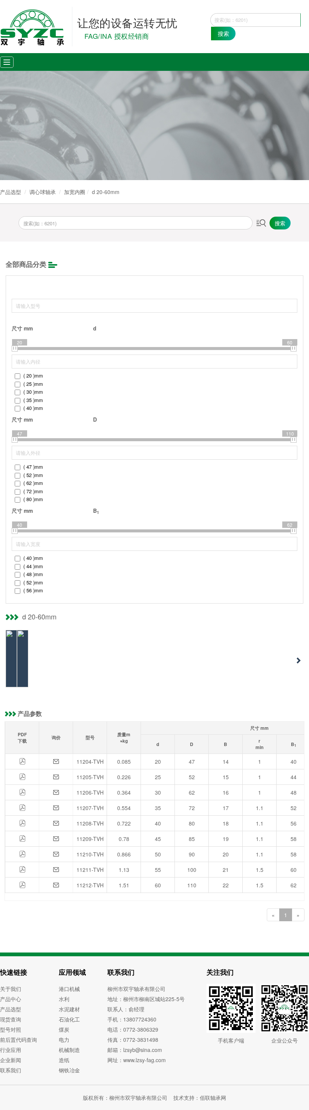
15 (226, 777)
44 (294, 777)
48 (294, 792)
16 (226, 792)
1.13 (124, 869)
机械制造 (69, 1049)
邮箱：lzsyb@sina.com (134, 1049)
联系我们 (10, 1070)
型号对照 (10, 1029)
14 (226, 761)
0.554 (124, 808)
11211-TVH (90, 869)
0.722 (124, 823)
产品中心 (10, 999)
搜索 (223, 33)
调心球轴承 (42, 192)
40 (294, 761)
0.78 (124, 838)
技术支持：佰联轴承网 (199, 1097)
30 (158, 792)
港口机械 (69, 988)
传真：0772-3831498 (132, 1039)
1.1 (259, 808)
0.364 (124, 792)
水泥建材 (69, 1009)
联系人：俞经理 (125, 1009)
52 (192, 777)
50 (158, 854)
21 (226, 869)
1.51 (124, 885)
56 (294, 823)
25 (158, 777)
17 (226, 808)
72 (192, 808)
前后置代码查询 (18, 1039)
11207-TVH (90, 808)
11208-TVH (90, 823)
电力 (64, 1039)
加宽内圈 (74, 192)
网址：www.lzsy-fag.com (136, 1060)
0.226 (124, 777)
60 (294, 869)
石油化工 (69, 1019)
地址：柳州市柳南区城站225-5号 (146, 999)
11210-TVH (90, 854)
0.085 (124, 761)
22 (226, 885)
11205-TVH (90, 777)
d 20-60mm (105, 192)
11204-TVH (90, 761)
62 (192, 792)
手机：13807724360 (131, 1019)
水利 (64, 999)
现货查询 (10, 1019)
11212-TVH (90, 885)
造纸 (64, 1060)
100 (191, 869)
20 (158, 761)
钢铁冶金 (69, 1070)
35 (158, 808)
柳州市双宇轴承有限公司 (136, 988)
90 (192, 854)
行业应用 (10, 1049)
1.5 (259, 869)
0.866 (124, 854)
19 (226, 838)
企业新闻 (10, 1060)
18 (226, 823)
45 (158, 838)
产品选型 (10, 192)
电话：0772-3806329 (132, 1029)
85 (192, 838)
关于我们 (10, 988)
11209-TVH (90, 838)
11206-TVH (90, 792)
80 (192, 823)
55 (158, 869)
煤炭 (64, 1029)
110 (191, 885)
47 (192, 761)
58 (294, 838)
